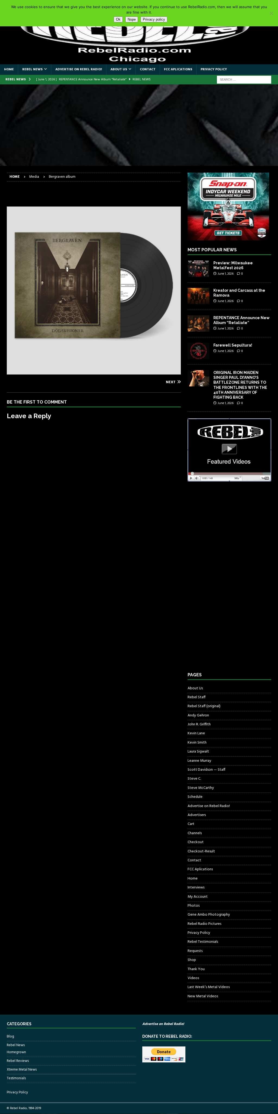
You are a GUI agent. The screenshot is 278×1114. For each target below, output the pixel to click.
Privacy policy (154, 19)
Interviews (196, 887)
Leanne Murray (199, 761)
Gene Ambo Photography (209, 915)
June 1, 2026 (225, 273)
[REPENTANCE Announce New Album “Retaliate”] (198, 323)
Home (9, 69)
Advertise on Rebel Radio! (78, 69)
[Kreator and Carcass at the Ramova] (198, 296)
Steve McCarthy (201, 788)
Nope (132, 19)
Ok (118, 19)
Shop (192, 960)
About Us (118, 69)
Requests (195, 951)
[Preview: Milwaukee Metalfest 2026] (198, 269)
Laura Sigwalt (198, 751)
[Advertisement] (139, 125)
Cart (191, 824)
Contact (148, 69)
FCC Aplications (178, 69)
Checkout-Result (201, 851)
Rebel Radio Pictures (204, 924)
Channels (195, 833)
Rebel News (32, 69)
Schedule (195, 797)
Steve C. (194, 779)
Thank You (196, 969)
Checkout (196, 842)
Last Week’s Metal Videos (209, 987)
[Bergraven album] (94, 371)
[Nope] (271, 13)
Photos (194, 906)
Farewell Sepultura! (232, 345)
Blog (10, 1036)
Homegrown (16, 1052)
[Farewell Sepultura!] (198, 351)
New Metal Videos (203, 996)
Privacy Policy (214, 69)
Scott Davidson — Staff (206, 770)
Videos (193, 978)
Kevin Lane (196, 733)
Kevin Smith (197, 743)
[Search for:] (244, 80)
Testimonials (16, 1078)
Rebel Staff (197, 697)
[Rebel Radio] (139, 61)
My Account (198, 897)
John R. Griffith (199, 724)
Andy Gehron (198, 715)
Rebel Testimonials (203, 942)
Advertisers (197, 815)
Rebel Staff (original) (204, 706)
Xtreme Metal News (22, 1069)
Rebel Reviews (18, 1061)
